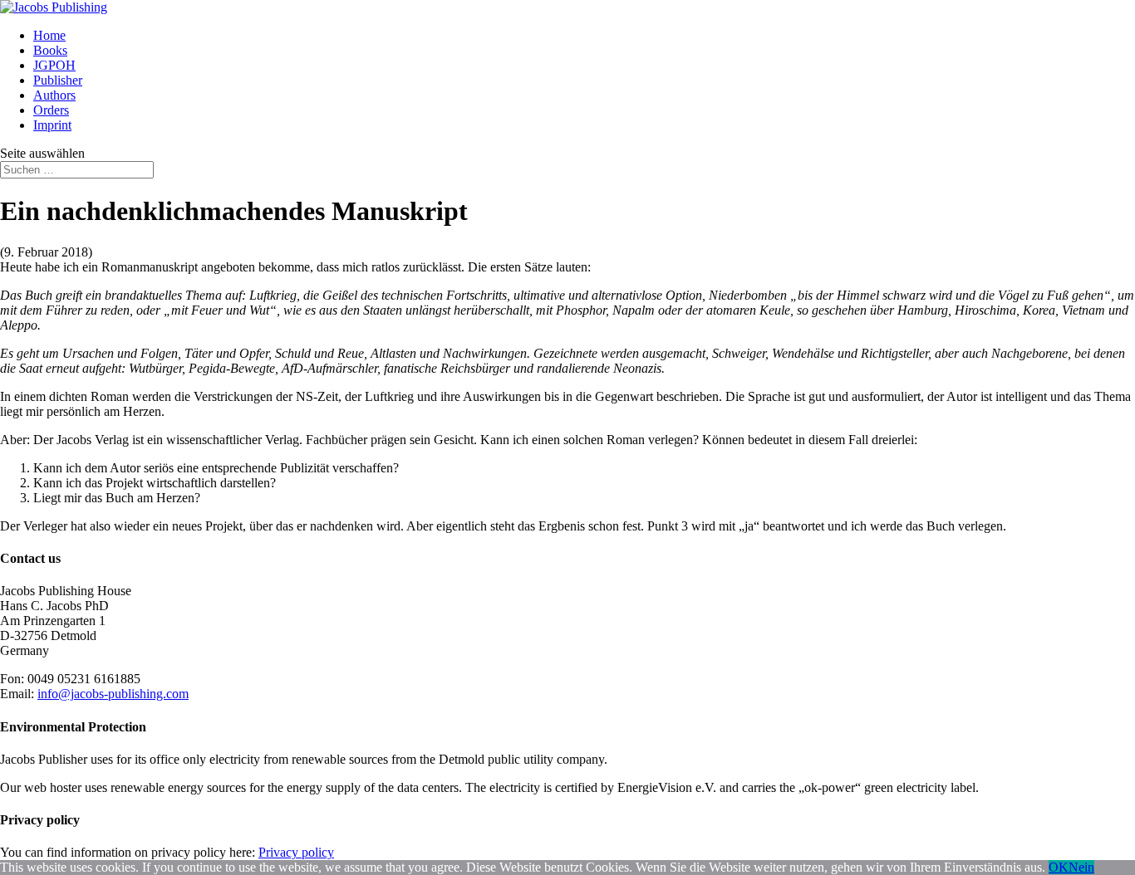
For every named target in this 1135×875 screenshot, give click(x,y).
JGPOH (54, 65)
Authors (54, 95)
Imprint (52, 125)
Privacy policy (296, 852)
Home (49, 35)
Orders (51, 110)
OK (1059, 867)
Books (50, 50)
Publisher (57, 80)
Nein (1081, 867)
